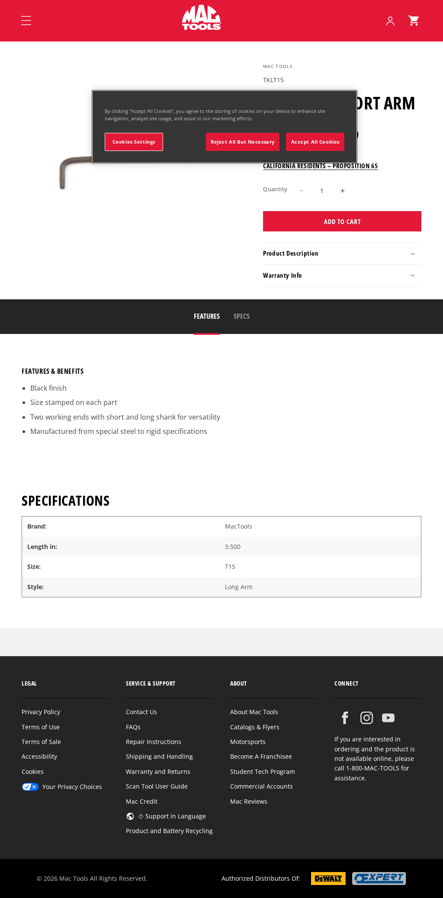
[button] (413, 20)
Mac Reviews (248, 801)
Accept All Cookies (315, 141)
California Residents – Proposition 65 (320, 165)
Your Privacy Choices (72, 787)
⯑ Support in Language (172, 816)
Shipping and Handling (159, 756)
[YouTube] (388, 717)
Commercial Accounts (261, 786)
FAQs (133, 727)
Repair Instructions (153, 742)
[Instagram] (366, 717)
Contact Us (141, 712)
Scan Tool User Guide (157, 786)
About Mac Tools (254, 712)
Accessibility (39, 756)
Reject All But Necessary (243, 141)
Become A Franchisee (261, 756)
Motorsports (248, 742)
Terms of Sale (41, 742)
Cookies (33, 771)
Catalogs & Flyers (254, 727)
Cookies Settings (133, 141)
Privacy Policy (41, 712)
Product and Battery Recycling (169, 831)
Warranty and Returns (158, 771)
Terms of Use (41, 727)
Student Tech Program (262, 771)
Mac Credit (141, 801)
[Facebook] (345, 717)
